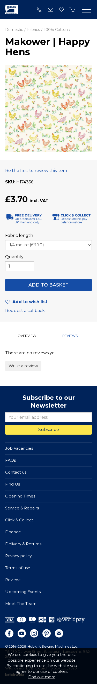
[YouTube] (22, 633)
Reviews (13, 579)
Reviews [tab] (70, 336)
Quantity (14, 256)
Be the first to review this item (36, 170)
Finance (13, 531)
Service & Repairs (22, 508)
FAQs (10, 460)
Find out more (41, 677)
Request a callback (25, 310)
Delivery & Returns (23, 543)
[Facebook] (9, 633)
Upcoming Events (23, 591)
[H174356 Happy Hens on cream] (48, 108)
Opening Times (20, 496)
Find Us (12, 484)
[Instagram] (34, 633)
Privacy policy (18, 555)
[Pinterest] (46, 633)
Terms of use (17, 567)
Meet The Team (20, 603)
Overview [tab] (27, 336)
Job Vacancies (19, 448)
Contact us (15, 472)
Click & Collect (19, 519)
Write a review (23, 365)
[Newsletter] (59, 633)
